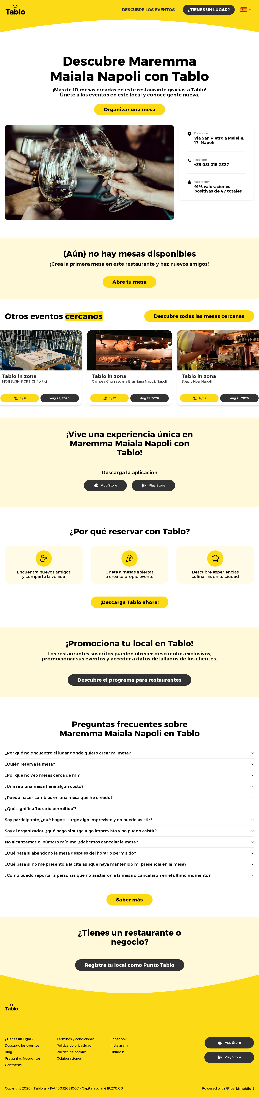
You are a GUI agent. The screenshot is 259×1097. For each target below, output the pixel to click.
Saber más (129, 900)
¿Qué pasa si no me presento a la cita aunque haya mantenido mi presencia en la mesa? (95, 864)
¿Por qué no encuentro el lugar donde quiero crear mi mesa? (68, 753)
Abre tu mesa (130, 282)
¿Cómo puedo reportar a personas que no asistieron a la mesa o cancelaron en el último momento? (107, 875)
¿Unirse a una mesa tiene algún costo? (44, 786)
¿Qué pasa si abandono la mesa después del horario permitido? (70, 853)
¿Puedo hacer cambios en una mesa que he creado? (59, 797)
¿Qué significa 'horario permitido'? (40, 808)
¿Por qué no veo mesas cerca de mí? (42, 775)
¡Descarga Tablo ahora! (130, 602)
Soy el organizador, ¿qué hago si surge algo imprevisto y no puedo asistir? (81, 830)
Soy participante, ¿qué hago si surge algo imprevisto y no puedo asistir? (78, 819)
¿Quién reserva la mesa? (30, 764)
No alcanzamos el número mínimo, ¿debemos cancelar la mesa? (71, 842)
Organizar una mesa (129, 109)
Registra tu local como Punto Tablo (129, 965)
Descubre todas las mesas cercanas (199, 316)
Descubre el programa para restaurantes (129, 680)
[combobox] (246, 10)
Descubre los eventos (148, 9)
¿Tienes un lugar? (209, 9)
